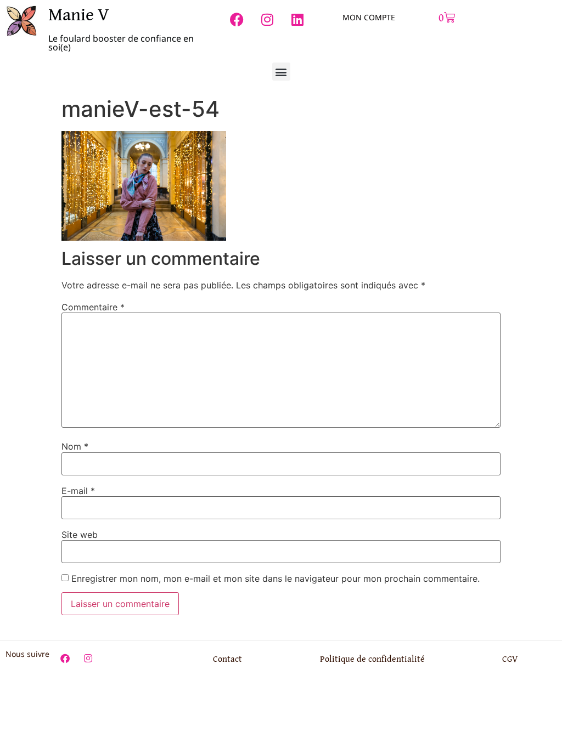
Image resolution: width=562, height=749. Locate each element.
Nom (74, 446)
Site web (79, 534)
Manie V (78, 14)
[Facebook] (237, 19)
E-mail (78, 490)
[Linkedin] (297, 19)
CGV (510, 658)
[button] (281, 72)
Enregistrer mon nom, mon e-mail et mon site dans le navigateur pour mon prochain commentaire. (275, 578)
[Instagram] (267, 19)
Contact (227, 658)
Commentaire (93, 307)
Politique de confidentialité (372, 658)
